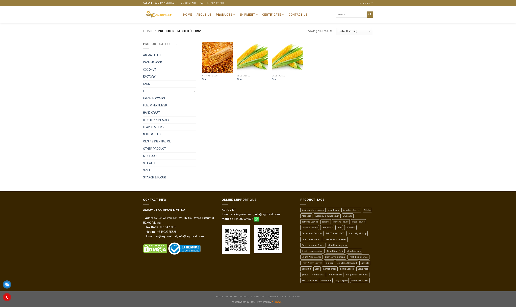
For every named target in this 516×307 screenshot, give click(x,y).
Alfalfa (367, 210)
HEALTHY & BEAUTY (156, 120)
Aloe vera (306, 215)
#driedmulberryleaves (313, 210)
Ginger (329, 263)
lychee (305, 274)
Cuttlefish (350, 227)
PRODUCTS (224, 14)
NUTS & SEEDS (152, 134)
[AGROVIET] (160, 14)
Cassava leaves (310, 227)
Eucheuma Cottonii (335, 256)
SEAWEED (149, 163)
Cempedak (327, 227)
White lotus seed (359, 280)
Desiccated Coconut (312, 233)
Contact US (298, 14)
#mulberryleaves (351, 210)
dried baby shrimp (357, 233)
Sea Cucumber (309, 280)
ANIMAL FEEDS (152, 55)
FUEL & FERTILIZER (155, 105)
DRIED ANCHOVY (335, 233)
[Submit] (370, 14)
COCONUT (149, 69)
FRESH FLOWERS (154, 98)
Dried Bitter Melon (311, 239)
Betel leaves (358, 221)
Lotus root (363, 268)
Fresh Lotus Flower (358, 256)
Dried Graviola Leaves (335, 239)
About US (204, 14)
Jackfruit (306, 268)
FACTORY (149, 76)
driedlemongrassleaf (312, 251)
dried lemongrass (337, 245)
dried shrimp (354, 251)
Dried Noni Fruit (335, 251)
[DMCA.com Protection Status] (155, 248)
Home (187, 14)
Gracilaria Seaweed (347, 263)
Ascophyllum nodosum (327, 215)
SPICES (148, 170)
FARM (147, 84)
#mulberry (333, 210)
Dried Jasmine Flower (313, 245)
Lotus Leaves (347, 268)
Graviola (365, 263)
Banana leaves (341, 221)
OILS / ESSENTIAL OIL (157, 141)
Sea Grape (326, 280)
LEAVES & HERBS (154, 127)
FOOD (146, 91)
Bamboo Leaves (310, 221)
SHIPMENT (247, 14)
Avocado (347, 215)
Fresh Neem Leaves (312, 263)
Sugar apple (341, 280)
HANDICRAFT (151, 112)
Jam (317, 268)
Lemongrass (329, 268)
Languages (364, 3)
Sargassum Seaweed (357, 274)
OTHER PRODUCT (154, 148)
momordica (318, 274)
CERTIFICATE (271, 14)
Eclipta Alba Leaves (311, 256)
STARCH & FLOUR (154, 177)
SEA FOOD (150, 156)
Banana (326, 221)
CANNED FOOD (152, 62)
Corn (204, 79)
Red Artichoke (335, 274)
